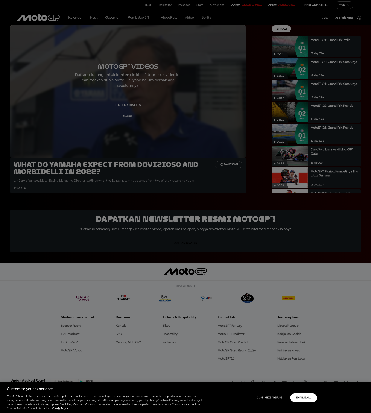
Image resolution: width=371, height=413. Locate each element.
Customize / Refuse (269, 397)
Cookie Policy (60, 408)
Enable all (303, 397)
